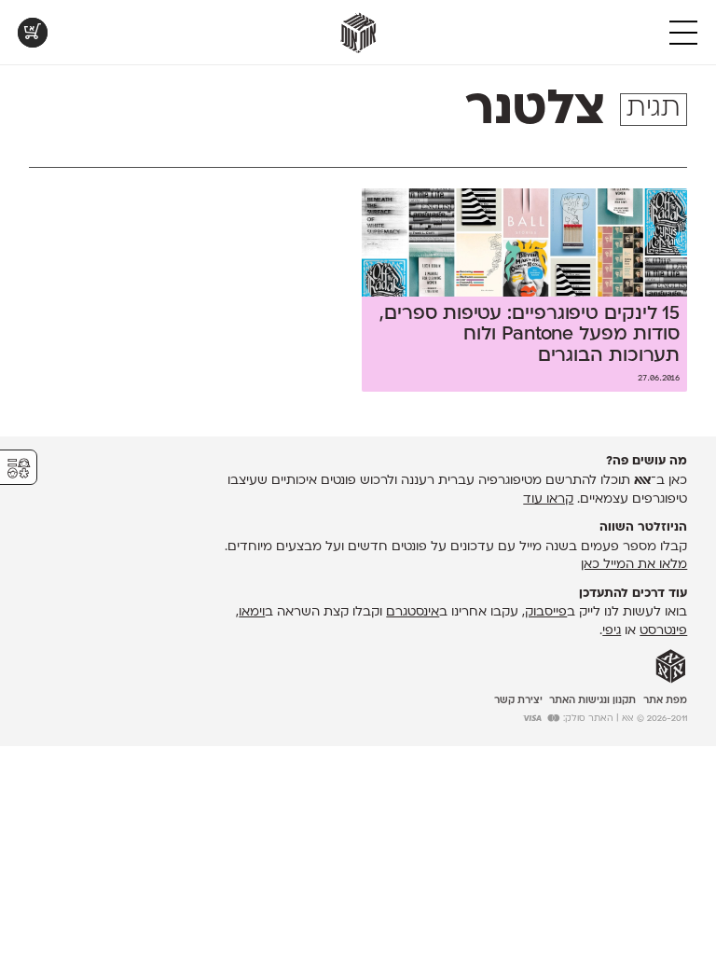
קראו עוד (548, 499)
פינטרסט (663, 631)
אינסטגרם (412, 612)
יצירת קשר (518, 701)
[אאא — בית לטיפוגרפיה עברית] (670, 666)
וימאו (252, 612)
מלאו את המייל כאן (634, 565)
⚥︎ (19, 468)
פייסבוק (546, 612)
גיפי (611, 631)
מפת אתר (665, 701)
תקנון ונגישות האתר (592, 701)
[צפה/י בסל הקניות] (33, 33)
